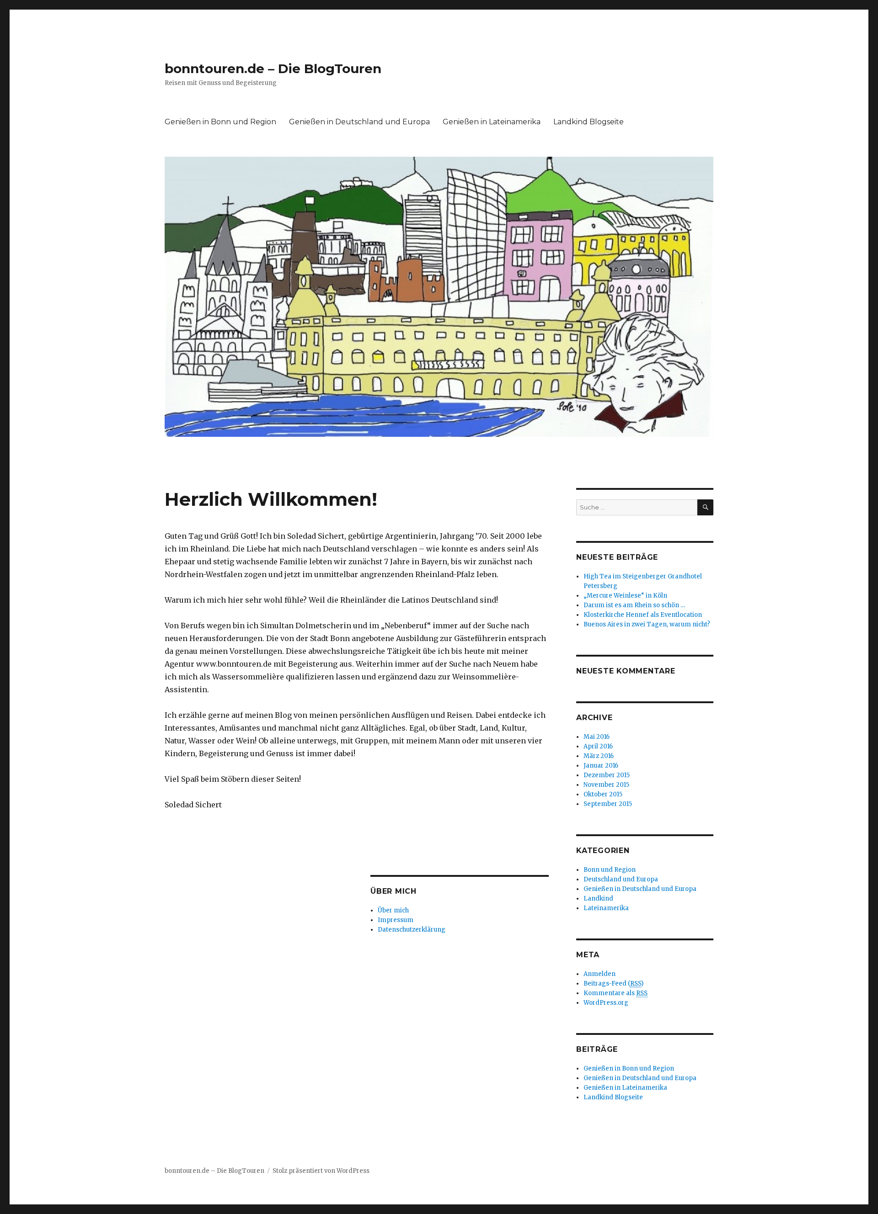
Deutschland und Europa (621, 879)
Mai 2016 (597, 737)
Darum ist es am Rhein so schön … (634, 605)
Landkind (598, 898)
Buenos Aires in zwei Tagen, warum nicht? (647, 624)
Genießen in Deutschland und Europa (359, 121)
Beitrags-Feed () (613, 983)
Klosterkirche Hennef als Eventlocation (643, 615)
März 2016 (599, 756)
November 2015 (606, 785)
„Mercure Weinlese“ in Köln (625, 595)
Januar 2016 (601, 765)
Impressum (395, 920)
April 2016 (598, 746)
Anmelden (600, 974)
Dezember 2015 (607, 775)
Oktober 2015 (603, 794)
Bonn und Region (610, 870)
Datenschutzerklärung (411, 929)
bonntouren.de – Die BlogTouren (273, 68)
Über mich (393, 910)
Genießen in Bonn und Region (220, 121)
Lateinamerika (606, 908)
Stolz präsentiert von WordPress (321, 1171)
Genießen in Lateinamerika (492, 121)
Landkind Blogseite (588, 121)
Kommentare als (616, 993)
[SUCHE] (705, 507)
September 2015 (608, 804)
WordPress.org (606, 1003)
